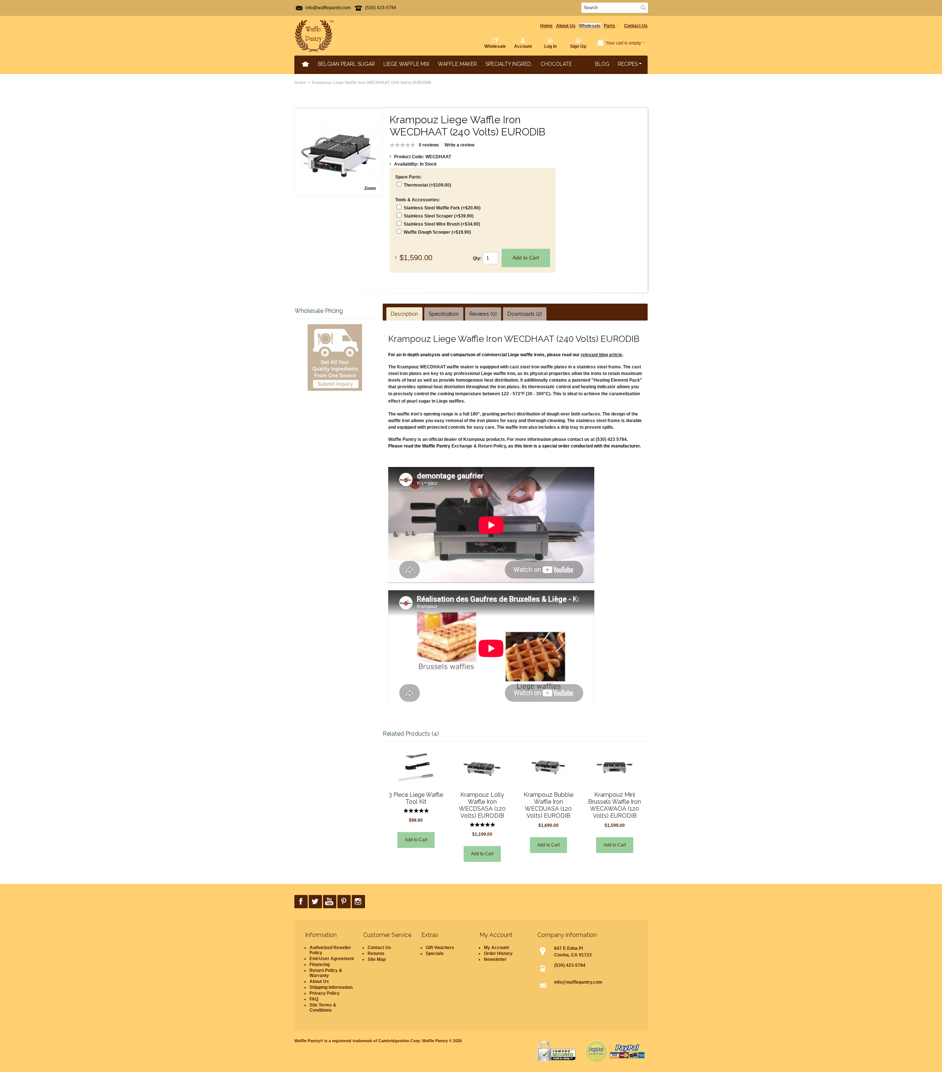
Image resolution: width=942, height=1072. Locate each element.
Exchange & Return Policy (478, 446)
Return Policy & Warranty (325, 973)
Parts (609, 25)
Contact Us (636, 25)
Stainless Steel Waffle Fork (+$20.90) (442, 207)
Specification (444, 314)
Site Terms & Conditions (322, 1007)
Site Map (377, 959)
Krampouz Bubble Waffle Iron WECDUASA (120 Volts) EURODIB (548, 805)
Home (546, 25)
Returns (376, 953)
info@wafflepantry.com (328, 7)
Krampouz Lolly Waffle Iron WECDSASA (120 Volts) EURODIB (482, 805)
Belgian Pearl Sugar (346, 64)
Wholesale (590, 25)
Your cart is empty (623, 43)
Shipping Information (331, 987)
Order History (498, 953)
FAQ (313, 999)
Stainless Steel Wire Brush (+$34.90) (442, 224)
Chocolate (556, 64)
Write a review (459, 145)
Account (523, 46)
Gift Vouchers (440, 947)
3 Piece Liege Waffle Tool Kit (416, 798)
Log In (550, 46)
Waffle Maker (457, 64)
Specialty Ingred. (508, 64)
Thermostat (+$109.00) (427, 185)
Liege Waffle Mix (406, 64)
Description (404, 314)
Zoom (370, 188)
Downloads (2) (524, 314)
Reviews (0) (483, 314)
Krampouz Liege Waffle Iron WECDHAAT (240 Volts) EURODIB (371, 82)
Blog (602, 64)
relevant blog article (601, 354)
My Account (496, 947)
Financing (319, 964)
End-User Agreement (331, 958)
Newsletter (495, 959)
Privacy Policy (324, 993)
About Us (566, 25)
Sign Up (578, 46)
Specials (435, 953)
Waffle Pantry (435, 1041)
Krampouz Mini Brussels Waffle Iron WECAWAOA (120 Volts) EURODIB (614, 805)
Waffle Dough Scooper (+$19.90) (437, 232)
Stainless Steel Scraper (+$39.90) (439, 216)
